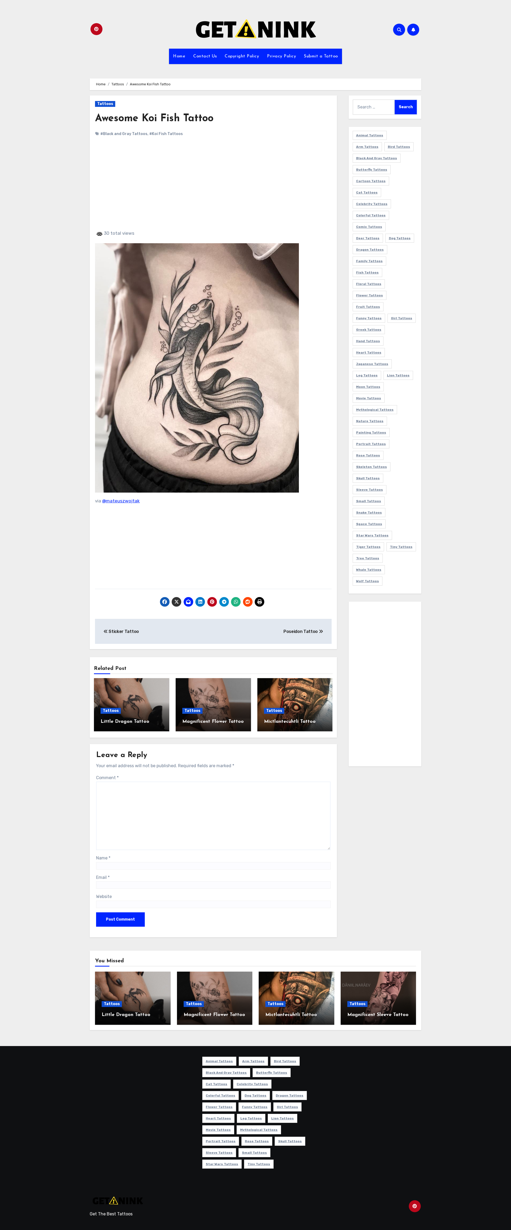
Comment (107, 777)
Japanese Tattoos (372, 364)
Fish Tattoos (367, 272)
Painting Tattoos (371, 432)
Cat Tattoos (367, 192)
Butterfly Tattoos (371, 169)
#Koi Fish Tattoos (166, 134)
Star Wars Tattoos (372, 535)
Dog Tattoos (400, 238)
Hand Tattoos (368, 341)
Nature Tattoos (370, 421)
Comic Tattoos (369, 227)
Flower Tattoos (369, 295)
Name (103, 857)
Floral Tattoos (368, 284)
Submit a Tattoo (321, 56)
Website (104, 896)
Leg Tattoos (367, 375)
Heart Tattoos (368, 352)
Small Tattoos (368, 501)
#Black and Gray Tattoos (123, 134)
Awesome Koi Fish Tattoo (154, 119)
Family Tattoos (369, 261)
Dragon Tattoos (370, 249)
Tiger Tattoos (368, 547)
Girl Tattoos (401, 318)
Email (103, 877)
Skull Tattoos (368, 478)
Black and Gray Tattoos (376, 158)
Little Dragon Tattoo (125, 721)
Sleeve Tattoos (369, 490)
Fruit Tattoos (368, 307)
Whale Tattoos (368, 570)
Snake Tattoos (369, 512)
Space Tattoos (369, 524)
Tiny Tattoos (401, 547)
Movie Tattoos (368, 398)
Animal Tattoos (369, 135)
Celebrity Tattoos (372, 204)
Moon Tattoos (368, 387)
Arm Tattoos (367, 147)
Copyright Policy (242, 56)
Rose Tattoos (368, 455)
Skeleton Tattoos (371, 467)
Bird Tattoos (399, 147)
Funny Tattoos (369, 318)
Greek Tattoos (368, 329)
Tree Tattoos (367, 558)
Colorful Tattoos (371, 215)
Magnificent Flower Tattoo (213, 721)
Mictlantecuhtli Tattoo (290, 721)
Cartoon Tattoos (371, 181)
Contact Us (205, 56)
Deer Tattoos (368, 238)
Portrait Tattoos (371, 444)
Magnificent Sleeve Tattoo (378, 1015)
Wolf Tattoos (367, 581)
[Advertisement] (214, 188)
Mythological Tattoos (375, 410)
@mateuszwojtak (121, 500)
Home (179, 56)
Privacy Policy (281, 56)
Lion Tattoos (398, 375)
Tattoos (105, 104)
